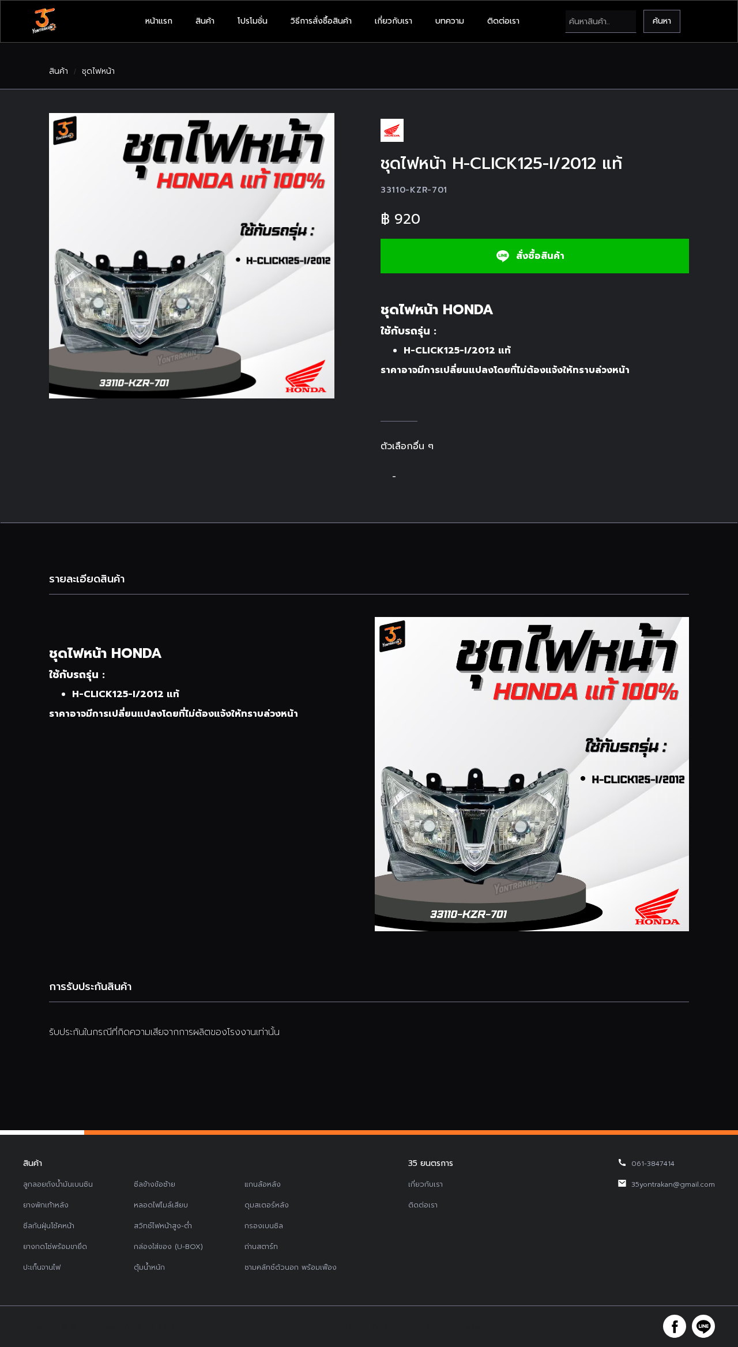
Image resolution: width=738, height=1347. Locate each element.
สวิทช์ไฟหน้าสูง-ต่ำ (163, 1226)
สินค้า (204, 21)
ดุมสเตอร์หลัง (266, 1205)
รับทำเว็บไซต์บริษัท (455, 1326)
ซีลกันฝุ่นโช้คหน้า (48, 1226)
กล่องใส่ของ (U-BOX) (168, 1246)
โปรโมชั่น (253, 21)
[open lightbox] (191, 255)
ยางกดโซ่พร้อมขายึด (55, 1246)
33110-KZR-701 (414, 190)
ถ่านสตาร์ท (261, 1246)
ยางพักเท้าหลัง (46, 1205)
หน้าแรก (158, 21)
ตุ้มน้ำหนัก (149, 1267)
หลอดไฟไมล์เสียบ (161, 1205)
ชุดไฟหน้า (98, 71)
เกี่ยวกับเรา (393, 21)
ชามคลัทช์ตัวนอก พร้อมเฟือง (290, 1267)
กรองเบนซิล (263, 1226)
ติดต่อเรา (503, 21)
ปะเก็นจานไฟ (42, 1267)
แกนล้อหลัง (262, 1184)
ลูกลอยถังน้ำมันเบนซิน (58, 1184)
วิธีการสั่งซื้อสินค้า (321, 21)
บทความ (449, 21)
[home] (44, 21)
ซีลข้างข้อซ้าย (154, 1184)
